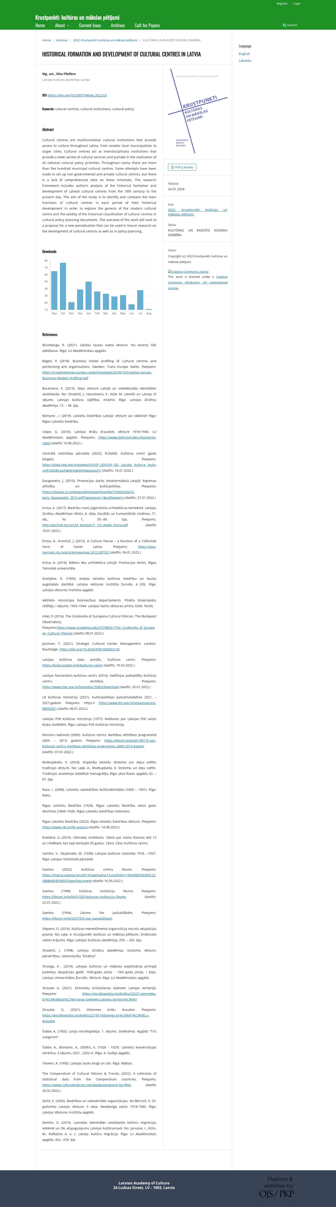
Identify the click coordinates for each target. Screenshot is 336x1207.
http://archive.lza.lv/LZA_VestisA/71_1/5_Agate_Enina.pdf (85, 525)
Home (40, 25)
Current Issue (90, 25)
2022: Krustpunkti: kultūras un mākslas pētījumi (105, 40)
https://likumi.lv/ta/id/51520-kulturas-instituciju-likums (84, 897)
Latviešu (245, 60)
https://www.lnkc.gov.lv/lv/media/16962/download (80, 687)
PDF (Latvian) (183, 167)
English (244, 54)
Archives (118, 25)
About (60, 25)
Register (282, 3)
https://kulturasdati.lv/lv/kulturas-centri (72, 665)
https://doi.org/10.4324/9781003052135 (90, 649)
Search (291, 25)
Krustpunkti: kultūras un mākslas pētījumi (77, 17)
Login (297, 3)
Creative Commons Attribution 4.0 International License (197, 282)
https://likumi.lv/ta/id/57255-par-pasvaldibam (77, 918)
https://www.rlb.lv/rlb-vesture (65, 827)
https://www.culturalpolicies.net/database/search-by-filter (86, 1085)
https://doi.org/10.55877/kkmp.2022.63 (77, 95)
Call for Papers (147, 25)
